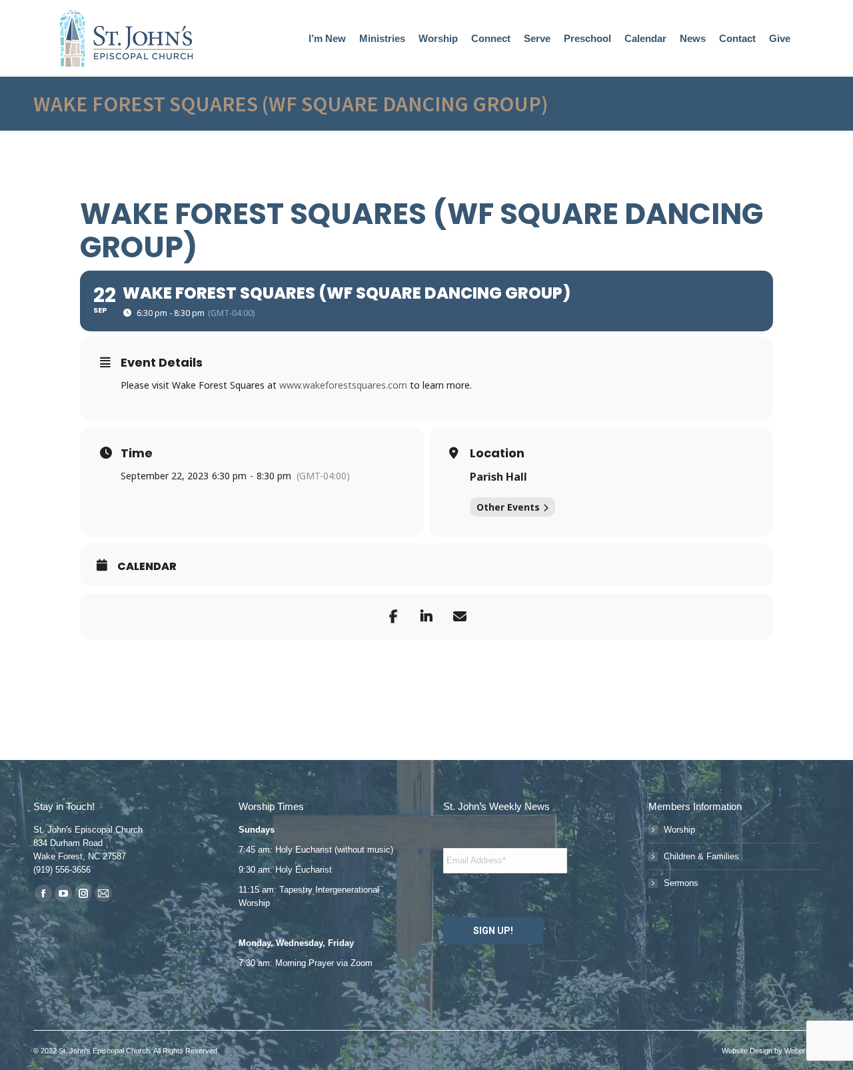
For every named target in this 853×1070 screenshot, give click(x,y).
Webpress (801, 1051)
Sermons (681, 883)
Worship (679, 830)
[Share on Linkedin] (426, 616)
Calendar (147, 566)
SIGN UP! (493, 930)
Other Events (508, 507)
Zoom (362, 963)
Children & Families (701, 856)
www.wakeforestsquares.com (343, 385)
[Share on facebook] (393, 616)
